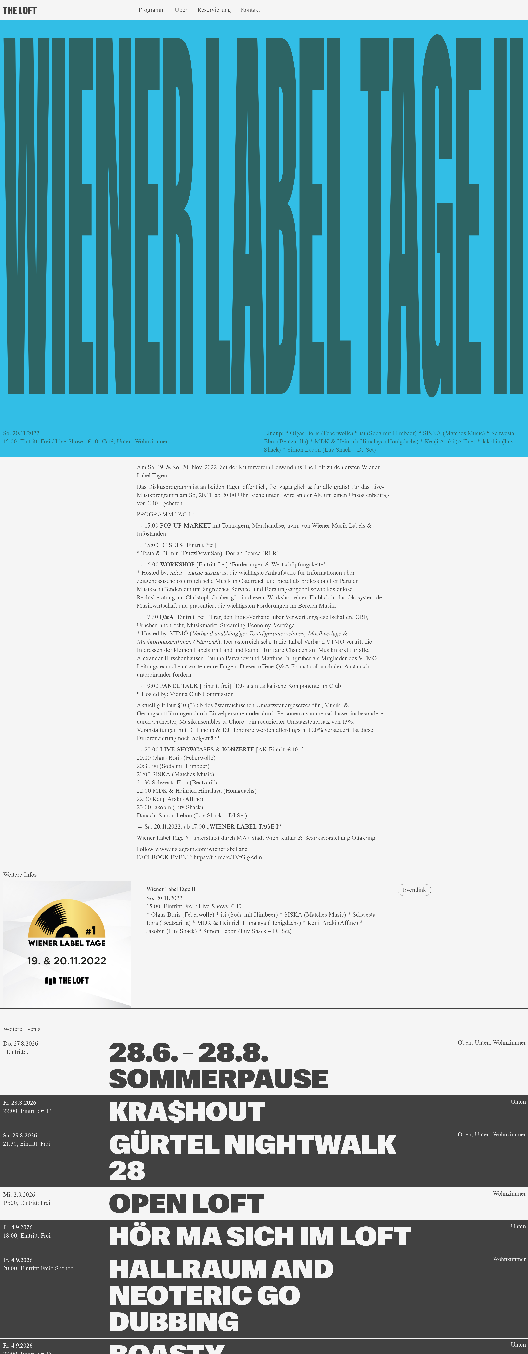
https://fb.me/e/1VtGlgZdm (228, 857)
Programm (152, 9)
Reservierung (214, 9)
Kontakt (250, 9)
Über (181, 9)
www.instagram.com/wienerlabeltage (201, 849)
